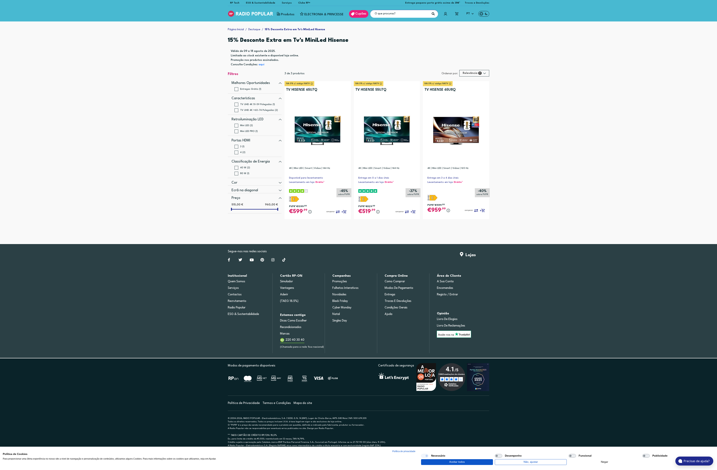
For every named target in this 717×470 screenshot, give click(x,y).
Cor (234, 182)
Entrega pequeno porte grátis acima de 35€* (432, 3)
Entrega (390, 294)
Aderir (284, 294)
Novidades (339, 294)
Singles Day (339, 320)
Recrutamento (237, 301)
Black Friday (340, 301)
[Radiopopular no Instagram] (272, 260)
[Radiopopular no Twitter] (240, 260)
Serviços (287, 3)
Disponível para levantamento (306, 178)
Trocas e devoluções (398, 301)
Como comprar (395, 281)
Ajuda (388, 314)
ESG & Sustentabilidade (260, 3)
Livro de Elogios (447, 319)
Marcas (285, 333)
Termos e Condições (277, 403)
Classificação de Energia (251, 161)
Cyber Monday (341, 307)
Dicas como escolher (293, 320)
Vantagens (287, 288)
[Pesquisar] (433, 13)
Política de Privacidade (244, 403)
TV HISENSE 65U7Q (301, 89)
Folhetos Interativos (345, 288)
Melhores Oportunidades (251, 83)
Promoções (339, 281)
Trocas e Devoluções (477, 3)
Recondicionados (290, 327)
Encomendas (445, 288)
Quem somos (236, 281)
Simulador (286, 281)
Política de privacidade (403, 451)
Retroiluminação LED (247, 119)
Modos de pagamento (399, 288)
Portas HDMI (241, 140)
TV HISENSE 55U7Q (370, 89)
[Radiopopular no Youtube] (252, 260)
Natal (336, 314)
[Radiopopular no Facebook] (229, 260)
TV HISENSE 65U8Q (440, 89)
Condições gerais (396, 307)
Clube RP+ (304, 3)
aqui (261, 64)
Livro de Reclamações (451, 325)
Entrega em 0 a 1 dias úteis (373, 178)
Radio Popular (237, 307)
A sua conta (445, 281)
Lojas (469, 255)
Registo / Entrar (447, 294)
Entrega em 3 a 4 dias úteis (443, 178)
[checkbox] (425, 456)
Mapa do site (303, 403)
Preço (236, 198)
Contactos (235, 294)
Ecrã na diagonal (245, 190)
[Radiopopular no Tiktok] (283, 260)
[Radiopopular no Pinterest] (262, 260)
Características (243, 98)
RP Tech (234, 3)
